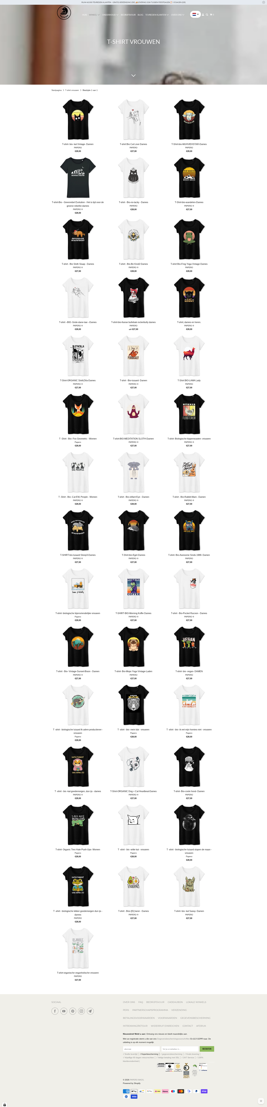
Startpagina (56, 90)
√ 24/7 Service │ (188, 1057)
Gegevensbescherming (195, 1018)
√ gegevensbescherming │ (172, 1054)
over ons (176, 14)
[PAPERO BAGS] (63, 13)
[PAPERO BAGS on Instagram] (82, 1011)
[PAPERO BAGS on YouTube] (64, 1011)
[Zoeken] (207, 14)
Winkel (93, 14)
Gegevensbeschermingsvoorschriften (173, 1039)
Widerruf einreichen (165, 1026)
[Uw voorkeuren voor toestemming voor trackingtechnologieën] (4, 1104)
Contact (187, 1026)
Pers (126, 1010)
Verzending (179, 1010)
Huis (84, 14)
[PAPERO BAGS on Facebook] (55, 1011)
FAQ (140, 1002)
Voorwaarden (167, 1018)
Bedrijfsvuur (128, 14)
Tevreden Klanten (156, 14)
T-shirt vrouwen (72, 90)
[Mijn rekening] (203, 14)
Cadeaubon (175, 1002)
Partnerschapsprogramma (150, 1010)
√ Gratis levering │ (193, 1054)
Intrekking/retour (135, 1026)
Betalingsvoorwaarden (139, 1018)
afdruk (201, 1026)
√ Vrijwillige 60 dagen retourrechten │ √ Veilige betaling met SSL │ (152, 1057)
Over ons (129, 1002)
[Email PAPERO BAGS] (91, 1011)
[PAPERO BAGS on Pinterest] (73, 1011)
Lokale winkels (196, 1002)
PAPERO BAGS (137, 1080)
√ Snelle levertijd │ (131, 1054)
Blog (140, 14)
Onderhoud (109, 14)
